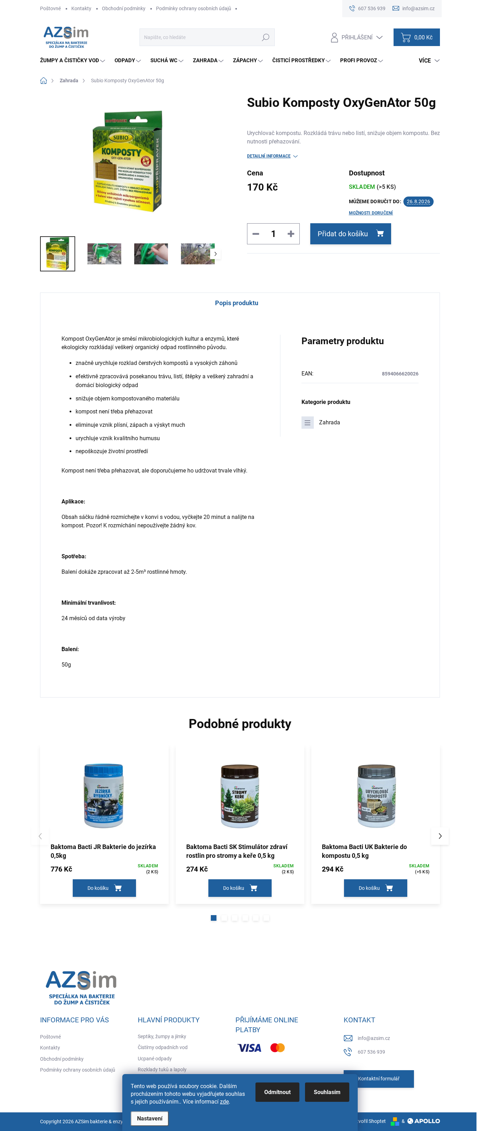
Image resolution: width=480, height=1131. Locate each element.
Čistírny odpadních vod (163, 1047)
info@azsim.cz (374, 1038)
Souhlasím (327, 1092)
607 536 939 (371, 1052)
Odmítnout (277, 1092)
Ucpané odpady (155, 1058)
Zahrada (329, 422)
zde (224, 1101)
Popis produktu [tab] (236, 303)
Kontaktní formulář (379, 1078)
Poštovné (50, 8)
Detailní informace (269, 156)
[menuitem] (73, 60)
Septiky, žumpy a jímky (162, 1036)
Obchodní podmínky (123, 8)
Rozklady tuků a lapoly (162, 1069)
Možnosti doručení (371, 213)
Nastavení (149, 1118)
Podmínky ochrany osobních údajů (193, 8)
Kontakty (81, 8)
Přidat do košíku (343, 234)
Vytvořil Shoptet (368, 1121)
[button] (213, 918)
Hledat (265, 37)
